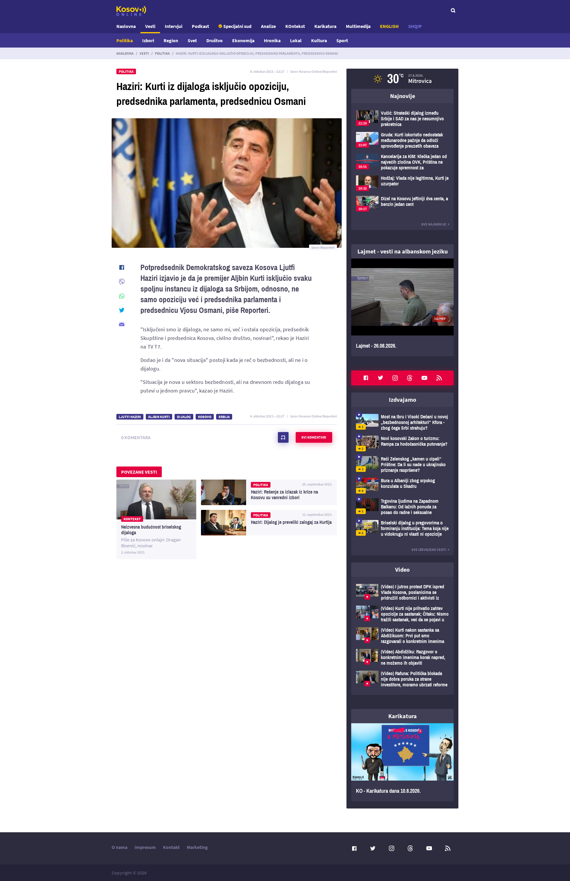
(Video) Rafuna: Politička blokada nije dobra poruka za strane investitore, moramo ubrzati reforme (402, 679)
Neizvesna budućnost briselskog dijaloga (156, 519)
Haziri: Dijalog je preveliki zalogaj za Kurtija (269, 522)
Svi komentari (313, 437)
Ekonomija (243, 40)
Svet (192, 40)
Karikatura (325, 26)
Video (402, 569)
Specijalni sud (237, 26)
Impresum (145, 847)
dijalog (184, 417)
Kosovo (204, 417)
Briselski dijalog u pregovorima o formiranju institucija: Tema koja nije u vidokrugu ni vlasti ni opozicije (402, 528)
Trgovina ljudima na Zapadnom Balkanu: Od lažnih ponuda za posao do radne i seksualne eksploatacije (402, 506)
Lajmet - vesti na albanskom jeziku (402, 251)
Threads (410, 378)
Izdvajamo (402, 399)
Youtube (424, 378)
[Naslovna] (131, 11)
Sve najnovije (433, 224)
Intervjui (173, 26)
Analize (268, 26)
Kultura (319, 40)
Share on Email (121, 324)
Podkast (200, 26)
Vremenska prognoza (402, 79)
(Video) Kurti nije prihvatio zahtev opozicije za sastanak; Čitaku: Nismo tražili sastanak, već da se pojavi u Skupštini (402, 614)
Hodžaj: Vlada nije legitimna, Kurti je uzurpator (402, 183)
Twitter (381, 378)
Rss (439, 378)
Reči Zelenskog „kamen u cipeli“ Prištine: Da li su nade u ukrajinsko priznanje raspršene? (402, 464)
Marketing (197, 847)
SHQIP (415, 26)
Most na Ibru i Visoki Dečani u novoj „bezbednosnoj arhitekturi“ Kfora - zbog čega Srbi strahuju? (402, 422)
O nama (119, 847)
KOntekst (295, 26)
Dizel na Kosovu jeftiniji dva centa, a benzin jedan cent (402, 204)
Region (171, 40)
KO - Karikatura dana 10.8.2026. (402, 762)
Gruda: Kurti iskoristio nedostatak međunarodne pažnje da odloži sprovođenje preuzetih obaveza (402, 140)
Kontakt (171, 847)
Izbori (148, 40)
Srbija (224, 417)
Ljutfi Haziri (130, 417)
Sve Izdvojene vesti (428, 549)
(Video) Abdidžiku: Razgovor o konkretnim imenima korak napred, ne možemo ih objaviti (402, 657)
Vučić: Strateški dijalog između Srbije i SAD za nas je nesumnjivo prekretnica (402, 118)
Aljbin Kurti (159, 417)
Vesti (150, 26)
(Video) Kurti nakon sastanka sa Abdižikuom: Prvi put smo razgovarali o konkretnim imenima (402, 635)
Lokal (296, 40)
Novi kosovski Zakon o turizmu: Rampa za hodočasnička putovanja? (402, 443)
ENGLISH (389, 26)
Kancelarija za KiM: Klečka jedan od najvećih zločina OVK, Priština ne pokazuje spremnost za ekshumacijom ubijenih (402, 162)
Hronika (272, 40)
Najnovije (402, 96)
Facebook (366, 378)
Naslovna (126, 26)
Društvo (214, 40)
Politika (124, 40)
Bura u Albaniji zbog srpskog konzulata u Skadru (402, 486)
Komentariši (283, 437)
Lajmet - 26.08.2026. (402, 307)
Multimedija (358, 26)
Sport (342, 40)
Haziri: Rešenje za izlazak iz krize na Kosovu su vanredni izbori (269, 492)
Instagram (395, 378)
